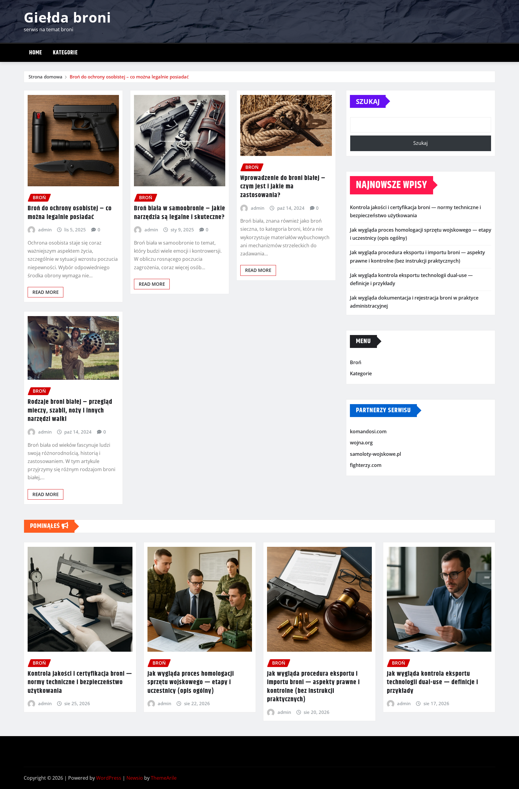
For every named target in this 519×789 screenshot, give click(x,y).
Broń (355, 362)
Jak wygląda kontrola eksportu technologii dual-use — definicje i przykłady (432, 682)
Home (35, 52)
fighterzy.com (365, 465)
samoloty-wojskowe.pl (375, 454)
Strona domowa (45, 77)
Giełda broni (67, 17)
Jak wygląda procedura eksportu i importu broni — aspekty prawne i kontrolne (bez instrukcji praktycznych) (313, 687)
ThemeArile (164, 778)
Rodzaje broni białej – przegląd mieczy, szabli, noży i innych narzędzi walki (70, 410)
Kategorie (65, 52)
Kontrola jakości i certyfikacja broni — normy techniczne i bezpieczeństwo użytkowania (80, 682)
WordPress (108, 778)
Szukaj (368, 101)
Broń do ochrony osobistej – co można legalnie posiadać (129, 77)
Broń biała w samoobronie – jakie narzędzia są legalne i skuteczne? (179, 212)
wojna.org (361, 442)
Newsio (134, 778)
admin (45, 230)
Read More (45, 292)
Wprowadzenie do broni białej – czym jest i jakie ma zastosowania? (283, 186)
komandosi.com (368, 431)
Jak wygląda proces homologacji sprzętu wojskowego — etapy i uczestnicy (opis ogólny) (190, 682)
